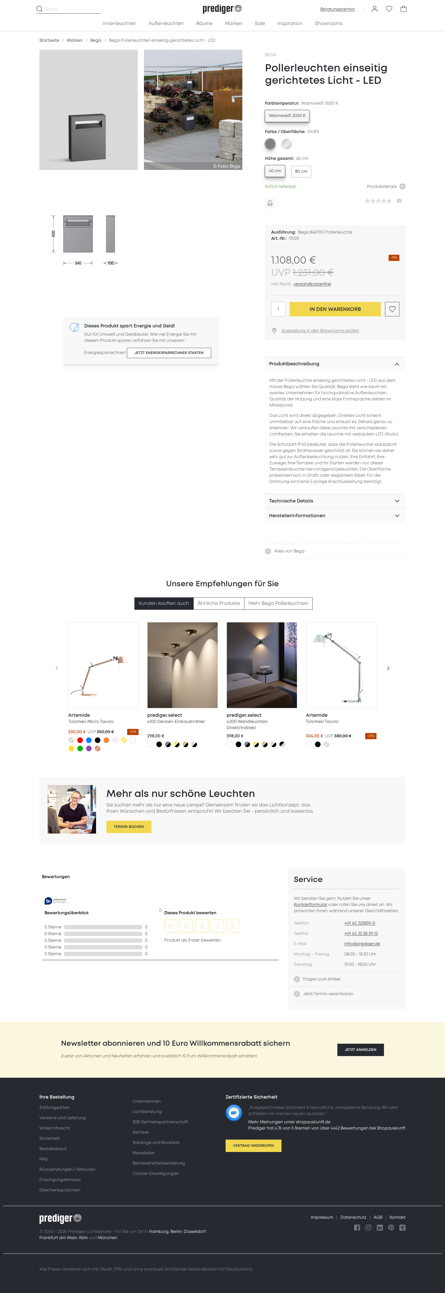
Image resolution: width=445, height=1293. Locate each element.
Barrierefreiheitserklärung (159, 1163)
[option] (287, 116)
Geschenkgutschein (59, 1190)
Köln (83, 1238)
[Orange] (106, 740)
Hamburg (159, 1231)
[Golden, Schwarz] (177, 744)
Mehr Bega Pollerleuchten (278, 603)
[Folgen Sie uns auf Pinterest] (391, 1228)
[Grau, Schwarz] (168, 744)
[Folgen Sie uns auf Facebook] (357, 1228)
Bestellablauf (53, 1149)
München (107, 1238)
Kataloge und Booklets (156, 1143)
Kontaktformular (310, 905)
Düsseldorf (195, 1231)
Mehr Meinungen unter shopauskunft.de (289, 1122)
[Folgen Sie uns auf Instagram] (368, 1228)
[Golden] (124, 740)
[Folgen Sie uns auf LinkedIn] (380, 1228)
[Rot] (80, 740)
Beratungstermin (337, 9)
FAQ (43, 1159)
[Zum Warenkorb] (403, 9)
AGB (378, 1217)
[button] (360, 1050)
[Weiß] (133, 740)
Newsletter (144, 1153)
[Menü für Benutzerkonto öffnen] (375, 9)
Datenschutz (353, 1217)
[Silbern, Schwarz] (194, 744)
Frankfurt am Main (58, 1238)
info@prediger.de (362, 944)
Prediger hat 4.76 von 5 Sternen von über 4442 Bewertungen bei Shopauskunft (327, 1128)
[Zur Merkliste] (389, 9)
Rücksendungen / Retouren (67, 1169)
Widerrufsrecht (54, 1128)
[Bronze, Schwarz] (185, 744)
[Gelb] (71, 748)
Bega (271, 55)
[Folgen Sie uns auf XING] (402, 1228)
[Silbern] (71, 740)
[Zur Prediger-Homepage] (222, 9)
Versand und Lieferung (62, 1118)
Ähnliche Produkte (219, 603)
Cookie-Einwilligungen (156, 1173)
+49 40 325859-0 (359, 923)
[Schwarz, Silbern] (282, 744)
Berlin (176, 1231)
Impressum (322, 1217)
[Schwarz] (98, 740)
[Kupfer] (98, 748)
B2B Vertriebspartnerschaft (160, 1122)
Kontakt (398, 1217)
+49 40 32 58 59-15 (361, 933)
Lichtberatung (147, 1112)
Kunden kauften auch (164, 603)
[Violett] (89, 748)
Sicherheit (49, 1138)
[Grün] (80, 748)
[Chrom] (115, 740)
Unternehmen (147, 1101)
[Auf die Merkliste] (392, 309)
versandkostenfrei (312, 284)
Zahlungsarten (54, 1107)
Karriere (141, 1132)
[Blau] (89, 740)
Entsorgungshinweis (60, 1180)
